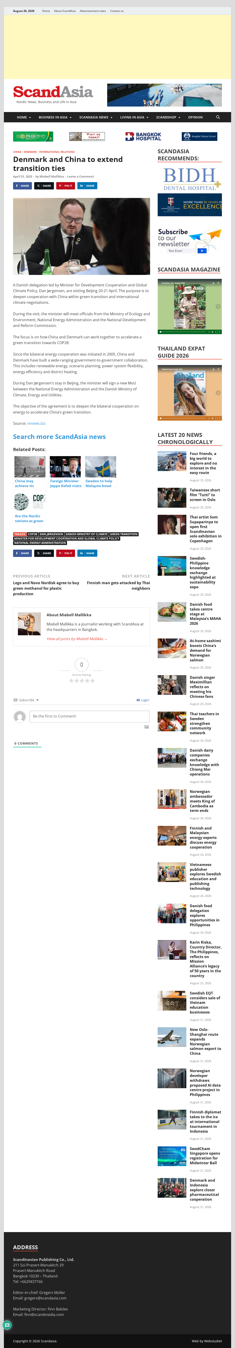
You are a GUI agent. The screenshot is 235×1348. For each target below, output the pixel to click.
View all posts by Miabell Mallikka (77, 638)
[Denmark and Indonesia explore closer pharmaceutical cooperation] (172, 1180)
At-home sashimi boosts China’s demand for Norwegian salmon (205, 650)
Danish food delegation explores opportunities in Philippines (205, 915)
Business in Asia (53, 117)
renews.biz (36, 423)
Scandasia (48, 1341)
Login (144, 700)
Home (46, 11)
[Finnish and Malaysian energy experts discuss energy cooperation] (172, 828)
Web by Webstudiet (207, 1341)
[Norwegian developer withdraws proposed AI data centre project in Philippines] (172, 1071)
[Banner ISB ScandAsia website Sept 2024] (164, 105)
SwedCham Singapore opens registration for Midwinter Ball (205, 1155)
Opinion (195, 117)
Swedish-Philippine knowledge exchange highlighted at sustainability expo (203, 572)
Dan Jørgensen (51, 534)
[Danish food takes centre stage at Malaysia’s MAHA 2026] (172, 604)
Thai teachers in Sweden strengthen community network (204, 723)
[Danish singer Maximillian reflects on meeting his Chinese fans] (172, 677)
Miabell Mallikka (51, 176)
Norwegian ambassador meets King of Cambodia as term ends (202, 801)
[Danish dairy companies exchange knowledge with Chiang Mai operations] (172, 750)
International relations (57, 151)
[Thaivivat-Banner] (33, 140)
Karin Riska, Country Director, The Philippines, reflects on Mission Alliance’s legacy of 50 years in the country (206, 959)
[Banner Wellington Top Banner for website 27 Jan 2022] (87, 139)
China (17, 151)
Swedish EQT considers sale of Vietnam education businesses (205, 1003)
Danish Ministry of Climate (87, 534)
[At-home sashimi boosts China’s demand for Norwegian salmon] (172, 641)
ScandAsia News (93, 117)
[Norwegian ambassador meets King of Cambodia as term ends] (172, 792)
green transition (123, 534)
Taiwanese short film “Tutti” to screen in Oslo (205, 495)
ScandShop (166, 117)
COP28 (32, 534)
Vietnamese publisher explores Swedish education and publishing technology (205, 876)
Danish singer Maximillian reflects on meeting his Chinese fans (202, 687)
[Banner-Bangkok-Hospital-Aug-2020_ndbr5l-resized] (143, 139)
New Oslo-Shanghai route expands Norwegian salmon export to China (205, 1041)
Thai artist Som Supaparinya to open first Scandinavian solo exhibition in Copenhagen (206, 529)
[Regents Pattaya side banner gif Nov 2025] (192, 214)
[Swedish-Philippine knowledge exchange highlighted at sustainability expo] (172, 558)
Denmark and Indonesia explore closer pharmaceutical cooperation (204, 1190)
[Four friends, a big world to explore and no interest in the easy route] (172, 454)
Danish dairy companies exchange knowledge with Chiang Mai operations (204, 762)
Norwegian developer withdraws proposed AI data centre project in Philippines (205, 1082)
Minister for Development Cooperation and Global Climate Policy (66, 538)
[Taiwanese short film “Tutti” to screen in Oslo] (172, 490)
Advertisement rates (93, 11)
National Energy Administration (40, 543)
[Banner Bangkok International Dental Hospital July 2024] (192, 189)
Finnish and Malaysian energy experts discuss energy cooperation (203, 838)
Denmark (30, 151)
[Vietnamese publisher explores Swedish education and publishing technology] (172, 865)
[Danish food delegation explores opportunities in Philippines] (172, 906)
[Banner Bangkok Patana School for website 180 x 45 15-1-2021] (199, 139)
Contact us (117, 11)
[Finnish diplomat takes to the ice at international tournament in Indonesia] (172, 1112)
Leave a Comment (80, 176)
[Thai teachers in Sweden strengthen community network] (172, 714)
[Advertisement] (117, 47)
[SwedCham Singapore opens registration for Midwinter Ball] (172, 1149)
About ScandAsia (65, 11)
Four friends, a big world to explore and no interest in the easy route (203, 463)
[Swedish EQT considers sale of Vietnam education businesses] (172, 993)
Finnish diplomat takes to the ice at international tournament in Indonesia (205, 1122)
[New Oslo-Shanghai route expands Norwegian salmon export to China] (172, 1030)
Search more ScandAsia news (59, 436)
